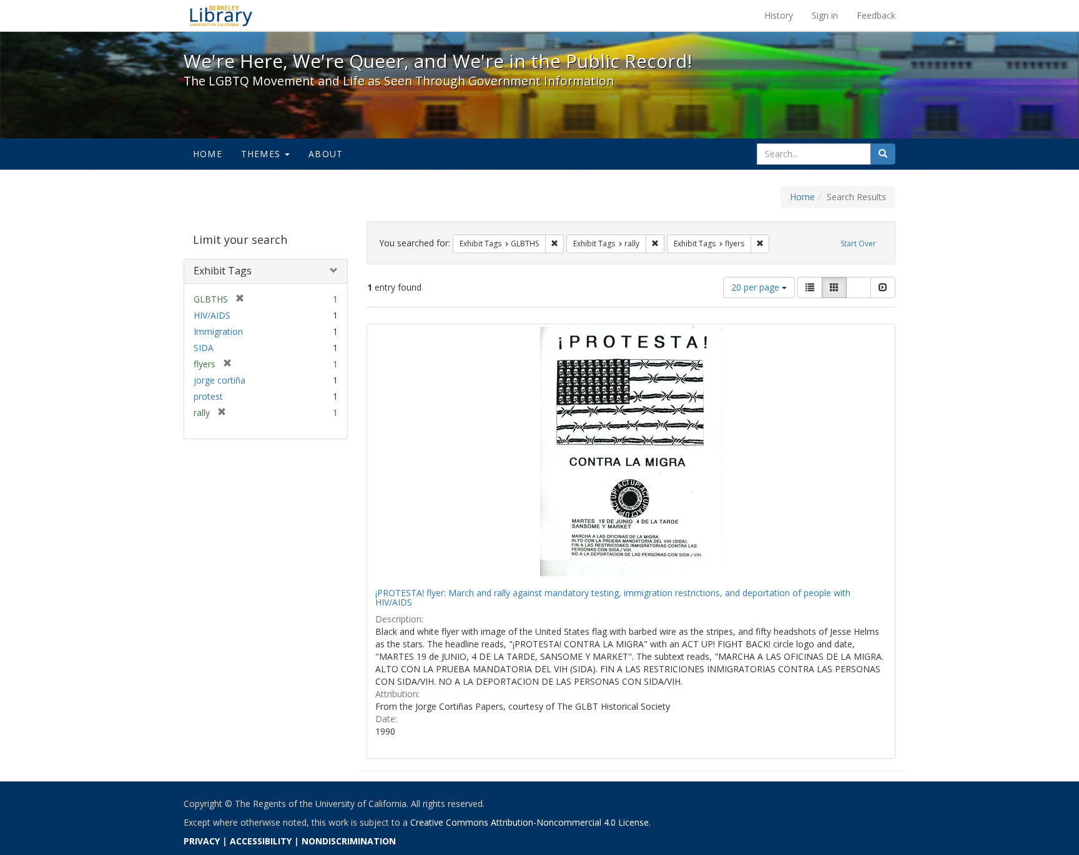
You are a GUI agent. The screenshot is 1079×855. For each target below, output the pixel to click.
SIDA (204, 348)
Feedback (876, 15)
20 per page (756, 287)
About (325, 154)
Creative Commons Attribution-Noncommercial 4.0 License (529, 822)
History (778, 15)
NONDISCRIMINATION (349, 841)
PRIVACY (202, 841)
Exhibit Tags (223, 271)
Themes (262, 154)
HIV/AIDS (212, 315)
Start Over (858, 243)
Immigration (218, 331)
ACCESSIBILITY (261, 841)
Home (207, 154)
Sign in (825, 15)
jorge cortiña (219, 380)
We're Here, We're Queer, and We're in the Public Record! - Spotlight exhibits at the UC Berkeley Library (221, 15)
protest (208, 396)
